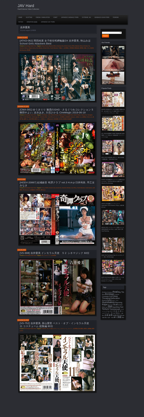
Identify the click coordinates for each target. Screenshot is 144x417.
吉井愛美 (66, 48)
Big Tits (121, 292)
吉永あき (72, 117)
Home (20, 17)
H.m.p (43, 187)
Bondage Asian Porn (102, 17)
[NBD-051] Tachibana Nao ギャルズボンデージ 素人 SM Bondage (112, 256)
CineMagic (44, 115)
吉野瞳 (84, 117)
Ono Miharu (39, 48)
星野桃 (81, 48)
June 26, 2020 (22, 250)
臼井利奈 (38, 190)
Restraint (110, 305)
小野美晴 (71, 48)
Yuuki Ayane (88, 187)
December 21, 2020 (23, 106)
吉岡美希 (67, 117)
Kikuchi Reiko (54, 115)
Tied (121, 307)
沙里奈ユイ (44, 119)
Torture (105, 309)
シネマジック (47, 255)
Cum (111, 296)
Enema (104, 300)
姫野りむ (26, 119)
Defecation (115, 298)
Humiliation (108, 302)
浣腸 (103, 317)
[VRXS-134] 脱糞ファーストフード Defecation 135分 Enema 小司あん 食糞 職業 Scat (112, 205)
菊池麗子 (69, 119)
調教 (119, 317)
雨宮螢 (28, 50)
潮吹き (106, 317)
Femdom (116, 17)
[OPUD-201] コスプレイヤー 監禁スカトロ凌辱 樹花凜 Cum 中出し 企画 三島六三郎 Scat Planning (112, 229)
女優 (114, 315)
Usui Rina (73, 187)
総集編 (89, 328)
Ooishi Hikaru (77, 115)
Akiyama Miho (52, 46)
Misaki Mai (70, 115)
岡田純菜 (76, 48)
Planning (118, 302)
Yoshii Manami (54, 48)
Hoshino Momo (24, 48)
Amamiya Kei (60, 46)
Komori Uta (52, 187)
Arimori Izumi (67, 46)
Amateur (109, 292)
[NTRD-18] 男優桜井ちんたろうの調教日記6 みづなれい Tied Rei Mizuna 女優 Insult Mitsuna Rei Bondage (113, 181)
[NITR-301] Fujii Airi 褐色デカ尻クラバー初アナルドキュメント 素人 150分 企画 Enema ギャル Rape (112, 279)
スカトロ (117, 311)
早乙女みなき (26, 190)
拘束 (120, 315)
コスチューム (63, 328)
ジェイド (109, 311)
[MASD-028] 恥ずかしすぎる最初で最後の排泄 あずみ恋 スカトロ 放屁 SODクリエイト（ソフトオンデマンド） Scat (113, 111)
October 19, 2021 (22, 37)
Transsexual (114, 309)
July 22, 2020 (21, 179)
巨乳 (117, 315)
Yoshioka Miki (43, 117)
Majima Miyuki (63, 115)
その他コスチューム (54, 328)
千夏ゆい (60, 48)
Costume (43, 328)
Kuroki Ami (58, 187)
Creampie (105, 296)
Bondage (109, 294)
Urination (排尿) (32, 22)
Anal (115, 291)
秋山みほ (23, 50)
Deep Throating (110, 297)
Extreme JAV (86, 17)
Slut (106, 307)
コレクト (70, 328)
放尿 (123, 315)
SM (110, 306)
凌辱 (111, 315)
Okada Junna (32, 48)
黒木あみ (43, 190)
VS (42, 255)
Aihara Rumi (44, 46)
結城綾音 (32, 190)
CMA (49, 115)
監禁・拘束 (110, 317)
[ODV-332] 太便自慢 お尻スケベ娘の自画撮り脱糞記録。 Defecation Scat (112, 158)
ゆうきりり (56, 117)
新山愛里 (80, 328)
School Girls (46, 48)
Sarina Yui (84, 115)
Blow (103, 294)
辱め (123, 317)
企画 (106, 315)
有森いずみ (87, 48)
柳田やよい (37, 119)
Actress (104, 292)
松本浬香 (31, 119)
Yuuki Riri (50, 117)
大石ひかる (89, 117)
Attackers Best (79, 46)
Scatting (29, 17)
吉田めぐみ (79, 117)
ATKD (73, 46)
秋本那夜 (56, 119)
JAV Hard (26, 6)
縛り (115, 317)
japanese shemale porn (69, 17)
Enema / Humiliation (43, 17)
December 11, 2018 (23, 320)
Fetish (20, 22)
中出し (118, 313)
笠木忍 (61, 119)
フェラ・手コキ (110, 313)
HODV (46, 187)
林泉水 (85, 328)
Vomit (55, 17)
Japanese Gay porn (48, 22)
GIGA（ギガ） (115, 300)
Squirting (116, 307)
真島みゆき (50, 119)
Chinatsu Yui (86, 46)
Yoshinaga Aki (35, 117)
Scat (115, 304)
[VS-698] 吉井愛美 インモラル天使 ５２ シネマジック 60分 (54, 253)
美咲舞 (65, 119)
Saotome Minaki (66, 187)
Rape (104, 304)
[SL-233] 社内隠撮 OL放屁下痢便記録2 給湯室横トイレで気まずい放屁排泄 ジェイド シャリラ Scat (112, 135)
